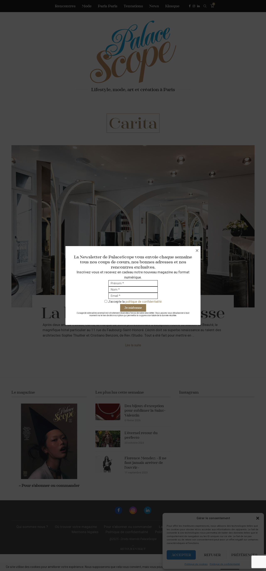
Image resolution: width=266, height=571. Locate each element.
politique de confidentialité (144, 301)
